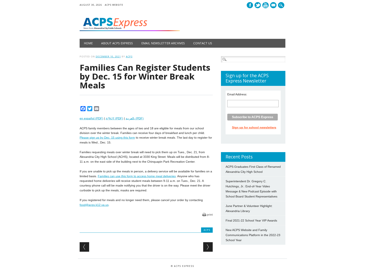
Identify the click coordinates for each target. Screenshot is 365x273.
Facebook (250, 5)
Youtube (265, 5)
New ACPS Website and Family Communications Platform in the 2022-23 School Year (253, 235)
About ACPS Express (117, 43)
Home (88, 43)
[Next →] (208, 247)
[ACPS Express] (130, 30)
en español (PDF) (91, 118)
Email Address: (237, 94)
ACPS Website (114, 4)
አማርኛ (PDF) (114, 118)
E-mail (273, 5)
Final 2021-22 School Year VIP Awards (251, 220)
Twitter (258, 5)
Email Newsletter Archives (163, 43)
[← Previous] (84, 247)
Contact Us (202, 43)
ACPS (129, 56)
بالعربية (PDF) (135, 118)
